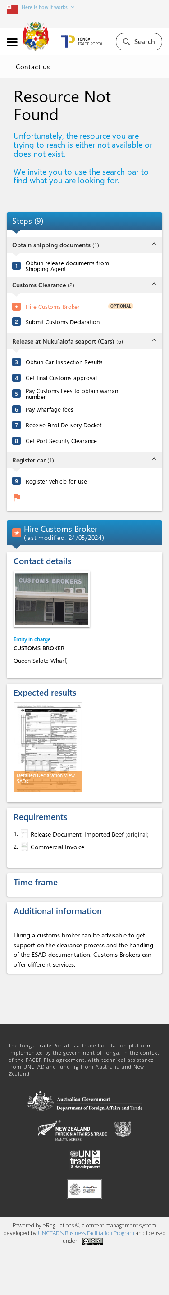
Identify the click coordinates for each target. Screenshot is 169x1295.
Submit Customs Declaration (63, 322)
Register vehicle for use (56, 481)
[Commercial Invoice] (23, 846)
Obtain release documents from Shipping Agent (67, 266)
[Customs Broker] (52, 599)
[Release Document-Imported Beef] (23, 833)
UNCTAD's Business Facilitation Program (86, 1233)
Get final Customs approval (61, 377)
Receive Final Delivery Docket (63, 425)
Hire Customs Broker (53, 306)
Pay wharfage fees (49, 409)
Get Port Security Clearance (61, 441)
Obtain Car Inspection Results (64, 362)
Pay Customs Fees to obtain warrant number (73, 393)
